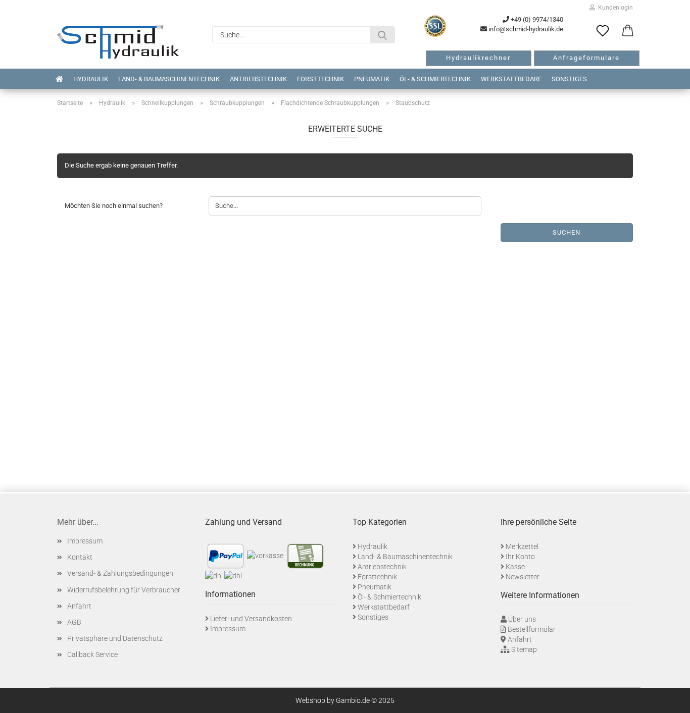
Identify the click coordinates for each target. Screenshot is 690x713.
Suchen (566, 232)
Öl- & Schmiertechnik (435, 79)
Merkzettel (522, 546)
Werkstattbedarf (511, 79)
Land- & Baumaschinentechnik (169, 79)
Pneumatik (371, 79)
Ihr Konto (520, 557)
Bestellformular (532, 629)
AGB (74, 622)
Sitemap (524, 649)
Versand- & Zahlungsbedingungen (120, 573)
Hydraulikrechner (478, 58)
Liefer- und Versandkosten (251, 619)
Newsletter (522, 577)
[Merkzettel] (602, 31)
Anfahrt (79, 606)
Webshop (310, 700)
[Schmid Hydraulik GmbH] (118, 42)
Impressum (85, 541)
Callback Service (92, 654)
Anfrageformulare (586, 58)
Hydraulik (90, 79)
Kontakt (79, 557)
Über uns (522, 619)
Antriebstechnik (258, 79)
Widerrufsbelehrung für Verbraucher (123, 590)
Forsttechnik (320, 79)
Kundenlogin (614, 7)
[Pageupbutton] (669, 697)
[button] (627, 31)
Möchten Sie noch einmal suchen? (114, 205)
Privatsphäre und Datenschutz (115, 638)
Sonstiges (569, 79)
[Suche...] (382, 34)
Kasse (515, 567)
